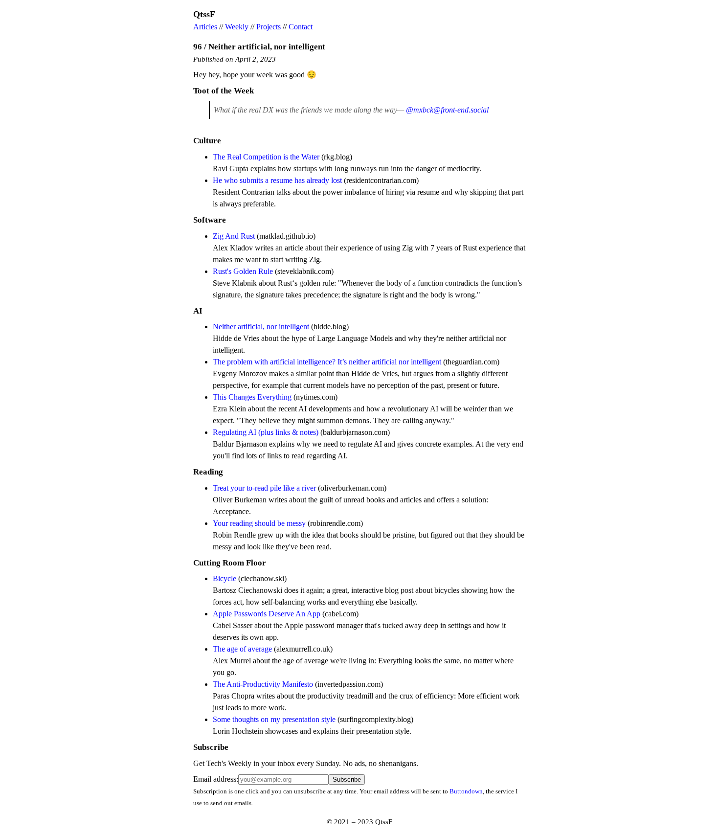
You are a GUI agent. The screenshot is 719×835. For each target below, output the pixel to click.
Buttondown (466, 791)
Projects (268, 27)
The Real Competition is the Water (266, 157)
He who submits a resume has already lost (277, 180)
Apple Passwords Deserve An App (266, 613)
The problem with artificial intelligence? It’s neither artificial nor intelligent (327, 362)
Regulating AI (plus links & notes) (265, 432)
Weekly (236, 27)
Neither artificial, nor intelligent (261, 326)
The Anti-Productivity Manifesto (263, 684)
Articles (205, 27)
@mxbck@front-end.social (447, 110)
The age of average (242, 649)
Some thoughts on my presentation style (274, 719)
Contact (301, 27)
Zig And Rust (234, 236)
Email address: (215, 779)
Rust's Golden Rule (243, 271)
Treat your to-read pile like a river (264, 488)
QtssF (204, 14)
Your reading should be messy (259, 523)
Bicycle (224, 578)
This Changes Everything (252, 397)
